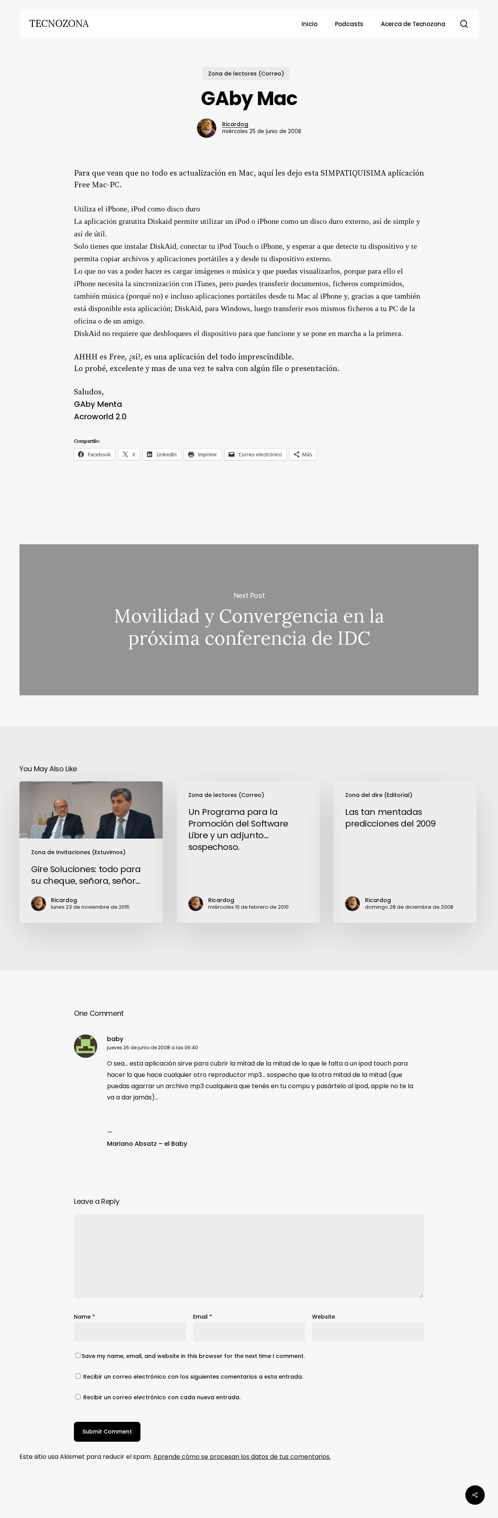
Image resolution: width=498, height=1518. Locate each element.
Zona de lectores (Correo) (246, 73)
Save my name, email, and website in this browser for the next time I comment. (193, 1356)
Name (84, 1317)
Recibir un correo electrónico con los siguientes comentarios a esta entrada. (193, 1377)
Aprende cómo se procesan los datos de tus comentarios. (242, 1456)
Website (323, 1317)
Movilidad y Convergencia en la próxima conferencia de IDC (249, 619)
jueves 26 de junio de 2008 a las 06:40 (152, 1047)
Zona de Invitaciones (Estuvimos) (78, 852)
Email (202, 1317)
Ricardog (235, 124)
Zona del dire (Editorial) (378, 795)
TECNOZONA (59, 23)
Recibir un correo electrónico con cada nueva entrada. (161, 1397)
